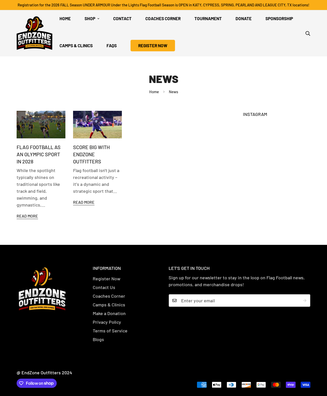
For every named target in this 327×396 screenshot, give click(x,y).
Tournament (208, 18)
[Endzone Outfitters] (34, 33)
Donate (244, 18)
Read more (27, 215)
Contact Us (104, 287)
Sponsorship (279, 18)
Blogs (98, 339)
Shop (90, 18)
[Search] (307, 33)
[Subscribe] (304, 300)
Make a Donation (109, 313)
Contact (122, 18)
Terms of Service (110, 330)
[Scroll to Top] (317, 368)
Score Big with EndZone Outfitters (91, 154)
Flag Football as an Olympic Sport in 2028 (39, 154)
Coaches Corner (163, 18)
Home (65, 18)
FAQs (112, 45)
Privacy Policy (107, 322)
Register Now (106, 278)
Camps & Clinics (76, 45)
